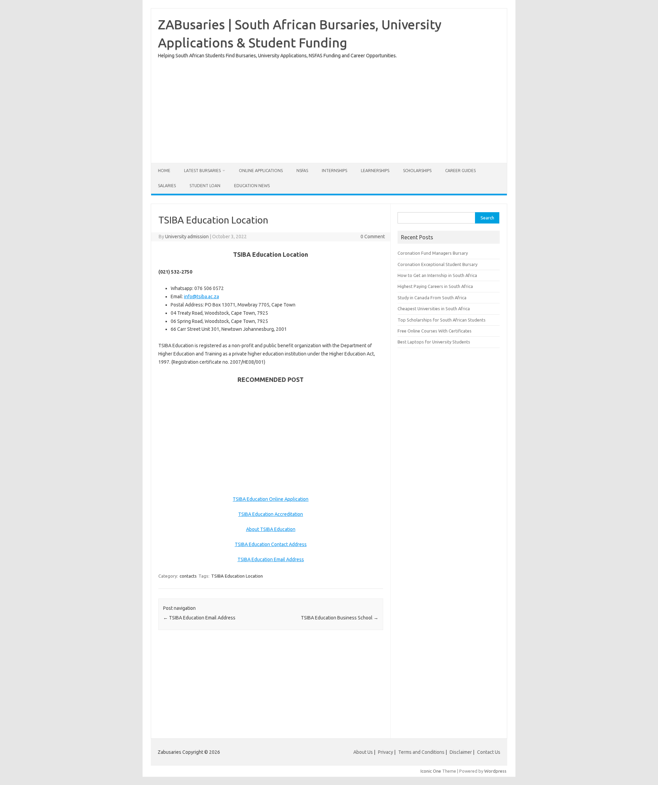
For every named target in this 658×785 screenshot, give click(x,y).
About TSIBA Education (270, 529)
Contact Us (488, 752)
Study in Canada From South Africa (432, 297)
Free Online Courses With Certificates (435, 330)
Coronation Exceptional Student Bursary (437, 264)
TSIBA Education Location (237, 575)
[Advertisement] (329, 108)
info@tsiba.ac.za (201, 296)
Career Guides (460, 170)
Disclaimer (461, 752)
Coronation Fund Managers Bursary (433, 253)
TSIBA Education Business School (339, 617)
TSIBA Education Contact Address (271, 544)
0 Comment (373, 236)
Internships (334, 170)
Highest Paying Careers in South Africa (435, 286)
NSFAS (302, 170)
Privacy (386, 752)
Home (164, 170)
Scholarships (417, 170)
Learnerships (375, 170)
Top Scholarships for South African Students (442, 319)
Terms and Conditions (421, 752)
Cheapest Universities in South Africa (434, 308)
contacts (188, 575)
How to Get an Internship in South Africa (437, 275)
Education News (252, 185)
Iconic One (431, 771)
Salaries (167, 185)
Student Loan (205, 185)
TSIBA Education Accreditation (270, 514)
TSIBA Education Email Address (270, 559)
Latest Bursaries (202, 170)
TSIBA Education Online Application (270, 499)
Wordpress (495, 771)
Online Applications (261, 170)
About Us (363, 752)
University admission (187, 236)
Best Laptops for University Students (434, 341)
